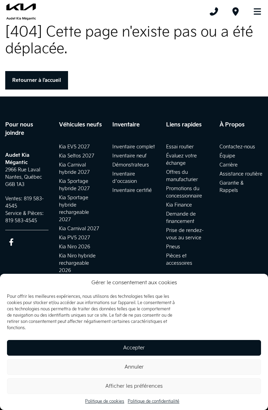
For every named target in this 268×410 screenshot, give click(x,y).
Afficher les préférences (134, 386)
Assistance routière (240, 174)
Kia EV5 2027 (74, 147)
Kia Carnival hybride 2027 (74, 168)
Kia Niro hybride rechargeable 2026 (77, 263)
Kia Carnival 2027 (79, 229)
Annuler (134, 367)
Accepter (134, 348)
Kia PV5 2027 (74, 238)
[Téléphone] (214, 11)
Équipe (227, 156)
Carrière (228, 165)
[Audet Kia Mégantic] (21, 11)
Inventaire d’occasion (124, 177)
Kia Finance (179, 205)
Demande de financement (181, 217)
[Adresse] (235, 11)
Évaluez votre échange (181, 159)
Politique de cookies (104, 401)
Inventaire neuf (129, 156)
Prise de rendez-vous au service (184, 234)
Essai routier (180, 147)
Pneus (173, 247)
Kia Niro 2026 (74, 247)
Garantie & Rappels (231, 186)
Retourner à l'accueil (36, 80)
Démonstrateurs (130, 165)
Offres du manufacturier (182, 176)
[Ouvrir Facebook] (11, 242)
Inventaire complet (133, 147)
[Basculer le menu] (254, 11)
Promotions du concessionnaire (184, 192)
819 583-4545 (21, 221)
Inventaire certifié (132, 190)
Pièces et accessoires (179, 259)
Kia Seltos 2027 (76, 156)
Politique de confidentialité (153, 401)
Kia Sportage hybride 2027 (74, 185)
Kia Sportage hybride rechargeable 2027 (74, 209)
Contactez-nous (237, 147)
